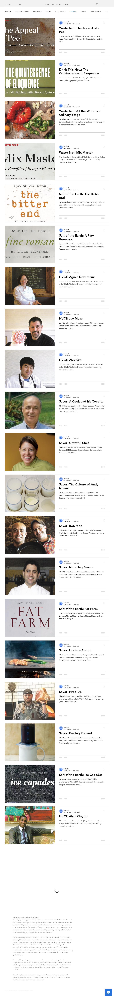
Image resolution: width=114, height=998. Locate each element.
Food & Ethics (60, 11)
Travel (48, 11)
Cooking (73, 11)
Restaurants (37, 11)
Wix (32, 995)
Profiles (83, 11)
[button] (106, 11)
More (93, 11)
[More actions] (105, 22)
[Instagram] (97, 4)
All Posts (8, 11)
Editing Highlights (22, 11)
